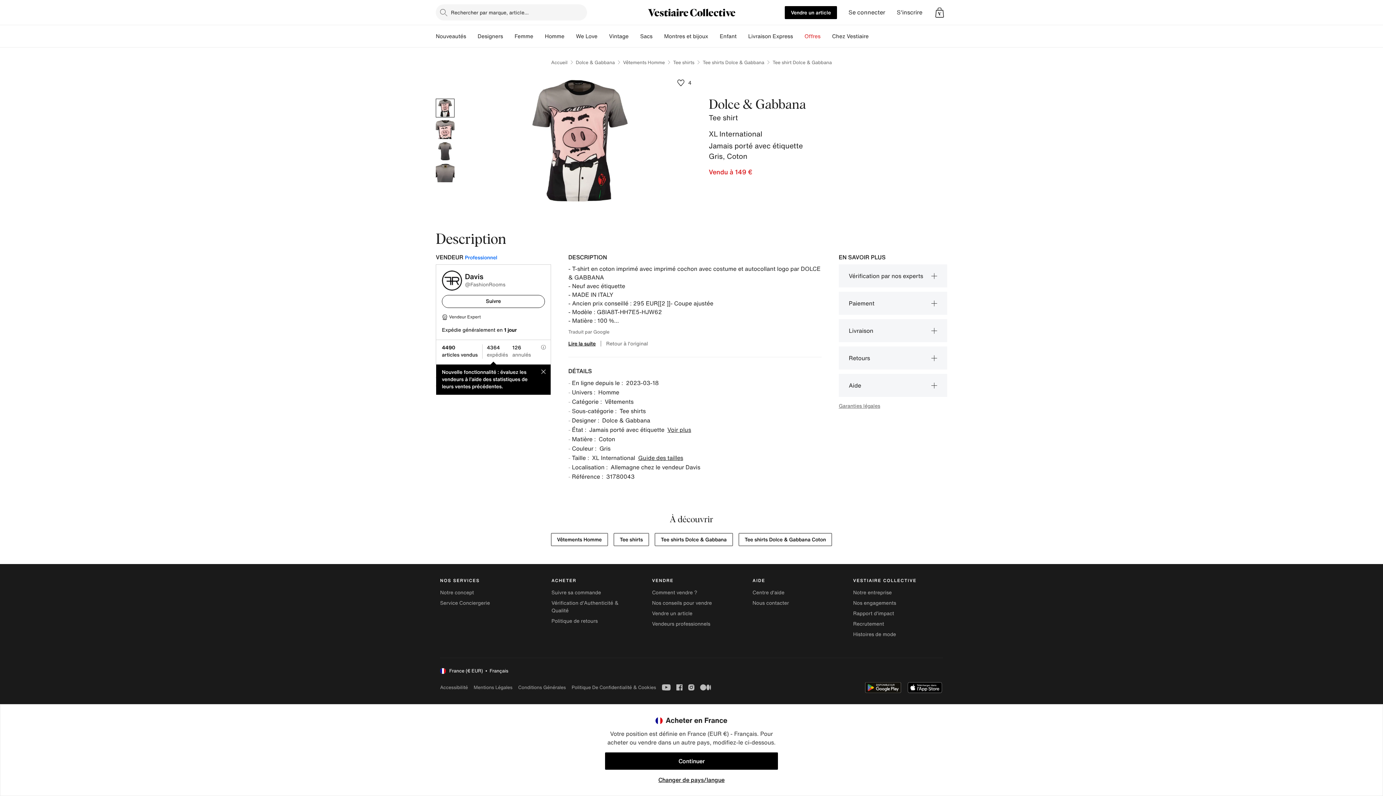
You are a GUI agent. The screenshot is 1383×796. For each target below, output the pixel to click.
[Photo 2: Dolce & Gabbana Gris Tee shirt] (445, 129)
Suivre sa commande (576, 592)
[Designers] (509, 36)
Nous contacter (771, 603)
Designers (490, 36)
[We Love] (603, 36)
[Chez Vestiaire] (874, 36)
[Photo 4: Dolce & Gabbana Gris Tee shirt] (445, 173)
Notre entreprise (872, 592)
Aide (855, 385)
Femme (524, 36)
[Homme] (570, 36)
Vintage (618, 36)
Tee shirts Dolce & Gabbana (733, 62)
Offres (813, 36)
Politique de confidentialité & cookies (614, 687)
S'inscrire (909, 12)
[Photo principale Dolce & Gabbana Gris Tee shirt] (445, 108)
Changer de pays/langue (691, 779)
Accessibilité (454, 687)
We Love (586, 36)
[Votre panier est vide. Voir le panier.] (940, 13)
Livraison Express (770, 36)
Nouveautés (451, 36)
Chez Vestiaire (850, 36)
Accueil (559, 62)
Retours (859, 358)
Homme (555, 36)
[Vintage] (634, 36)
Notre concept (457, 592)
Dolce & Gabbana (595, 62)
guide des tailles (660, 457)
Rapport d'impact (873, 613)
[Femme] (539, 36)
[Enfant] (742, 36)
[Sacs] (658, 36)
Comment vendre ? (674, 592)
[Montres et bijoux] (714, 36)
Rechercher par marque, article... (490, 12)
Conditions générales (542, 687)
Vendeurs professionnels (681, 624)
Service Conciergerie (465, 603)
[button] (940, 13)
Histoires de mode (874, 634)
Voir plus (679, 429)
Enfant (728, 36)
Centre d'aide (769, 592)
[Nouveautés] (472, 36)
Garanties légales (859, 406)
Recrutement (868, 624)
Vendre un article (811, 12)
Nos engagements (874, 603)
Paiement (861, 303)
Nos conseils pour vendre (682, 603)
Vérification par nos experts (886, 276)
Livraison (861, 330)
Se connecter (867, 12)
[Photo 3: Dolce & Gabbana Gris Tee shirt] (445, 151)
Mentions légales (493, 687)
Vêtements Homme (644, 62)
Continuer (692, 761)
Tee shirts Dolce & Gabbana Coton (785, 540)
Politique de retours (574, 621)
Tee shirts (683, 62)
